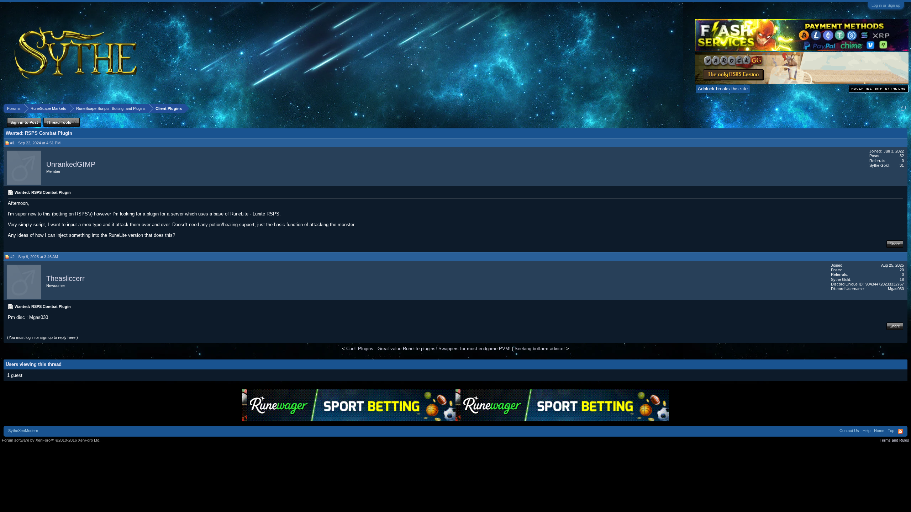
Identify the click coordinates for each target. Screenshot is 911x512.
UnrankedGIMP (70, 164)
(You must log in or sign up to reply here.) (42, 337)
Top (891, 430)
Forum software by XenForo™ (51, 440)
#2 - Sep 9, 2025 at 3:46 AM (34, 257)
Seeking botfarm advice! (540, 348)
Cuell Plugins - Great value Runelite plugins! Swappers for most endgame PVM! (428, 348)
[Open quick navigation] (903, 108)
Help (866, 430)
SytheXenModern (23, 430)
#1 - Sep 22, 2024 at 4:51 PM (35, 143)
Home (879, 430)
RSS (900, 431)
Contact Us (849, 430)
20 (902, 270)
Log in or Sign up (885, 5)
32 (902, 156)
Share (895, 244)
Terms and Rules (894, 440)
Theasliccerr (65, 278)
